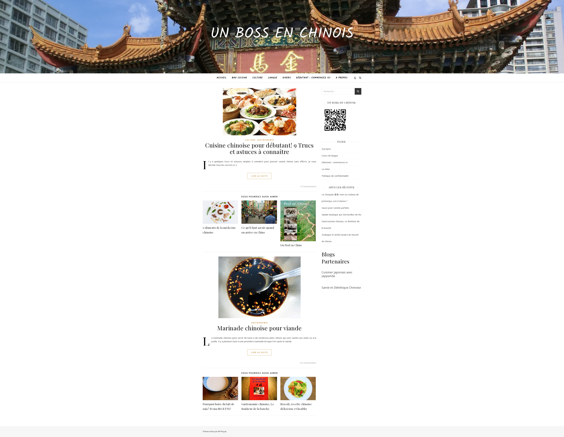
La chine (326, 169)
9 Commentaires (308, 186)
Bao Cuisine (239, 78)
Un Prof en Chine (291, 245)
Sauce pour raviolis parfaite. (335, 207)
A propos (342, 78)
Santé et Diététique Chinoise (341, 288)
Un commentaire (308, 362)
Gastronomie (265, 140)
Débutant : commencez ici (313, 78)
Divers (287, 78)
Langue (272, 78)
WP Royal (222, 431)
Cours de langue (330, 155)
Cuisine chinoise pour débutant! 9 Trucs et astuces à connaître (259, 148)
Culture (257, 78)
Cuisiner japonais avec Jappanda (337, 274)
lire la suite (259, 176)
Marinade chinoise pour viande (259, 328)
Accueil (221, 78)
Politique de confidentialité (335, 175)
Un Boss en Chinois (282, 34)
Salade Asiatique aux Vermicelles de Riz (341, 214)
